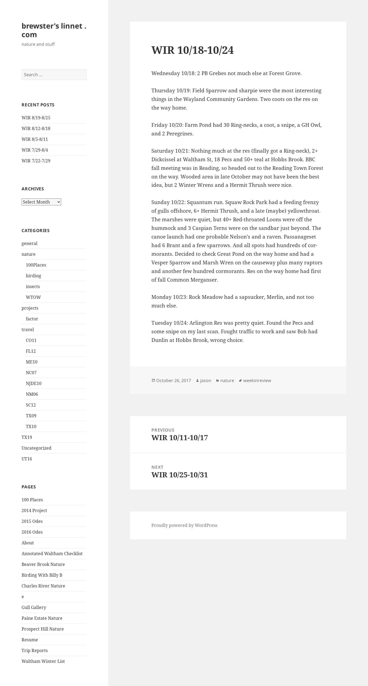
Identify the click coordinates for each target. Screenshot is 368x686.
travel (28, 329)
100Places (36, 265)
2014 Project (34, 510)
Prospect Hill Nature (43, 629)
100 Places (32, 500)
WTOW (33, 297)
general (29, 243)
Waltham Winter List (43, 661)
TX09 (31, 416)
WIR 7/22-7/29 (36, 161)
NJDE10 (33, 383)
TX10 (31, 426)
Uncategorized (36, 448)
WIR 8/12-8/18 (36, 128)
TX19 (27, 437)
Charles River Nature (43, 586)
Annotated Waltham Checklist (52, 553)
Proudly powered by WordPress (184, 525)
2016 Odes (32, 532)
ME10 (31, 362)
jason (205, 380)
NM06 (32, 394)
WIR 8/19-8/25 (36, 118)
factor (32, 319)
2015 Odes (32, 521)
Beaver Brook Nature (43, 564)
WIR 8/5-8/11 (35, 139)
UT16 (27, 459)
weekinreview (257, 380)
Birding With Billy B (42, 575)
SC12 (31, 405)
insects (33, 286)
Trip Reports (35, 650)
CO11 (31, 340)
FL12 (31, 351)
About (28, 543)
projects (30, 308)
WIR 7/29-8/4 (35, 150)
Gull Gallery (34, 607)
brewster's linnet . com (54, 30)
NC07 (31, 373)
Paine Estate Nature (42, 618)
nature (29, 254)
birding (33, 276)
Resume (30, 640)
